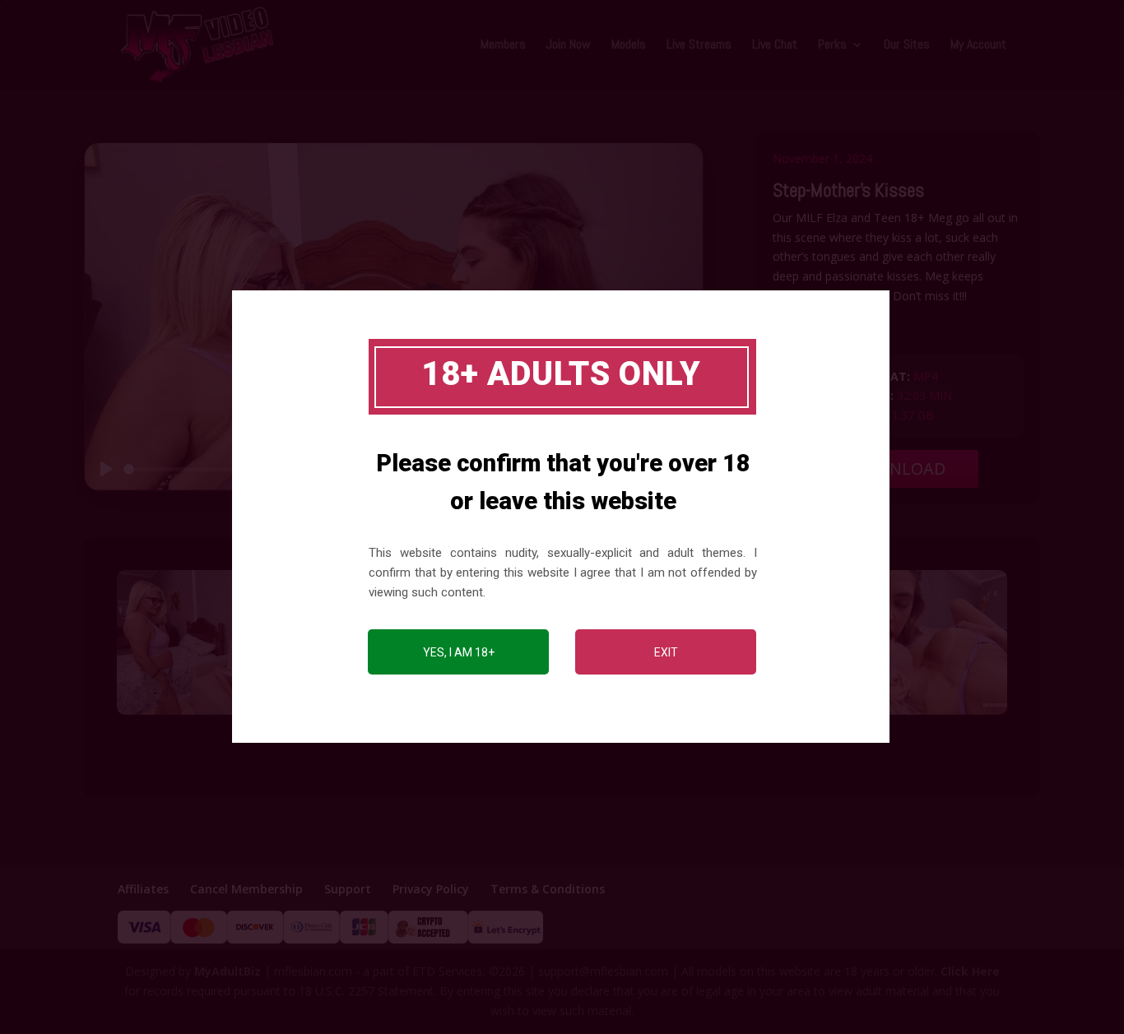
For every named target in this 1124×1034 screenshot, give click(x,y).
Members (503, 46)
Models (628, 46)
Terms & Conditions (547, 889)
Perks (832, 46)
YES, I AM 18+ (459, 652)
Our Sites (907, 46)
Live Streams (699, 46)
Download (898, 468)
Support (347, 889)
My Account (978, 46)
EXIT (666, 652)
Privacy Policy (430, 889)
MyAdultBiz (227, 971)
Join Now (568, 46)
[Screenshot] (219, 714)
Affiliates (143, 889)
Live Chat (774, 46)
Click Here (970, 971)
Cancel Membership (246, 889)
